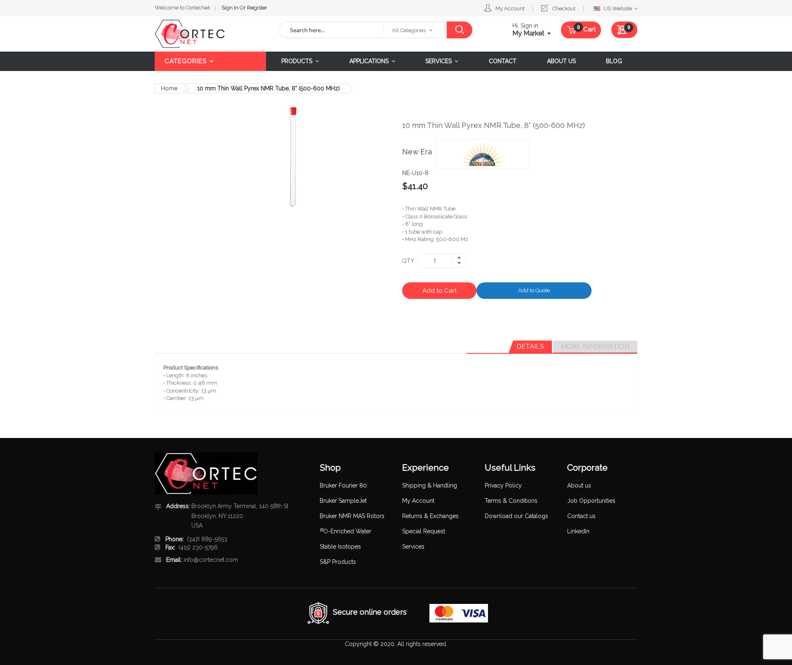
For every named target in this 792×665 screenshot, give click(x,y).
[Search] (459, 29)
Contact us (581, 516)
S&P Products (338, 562)
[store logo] (210, 33)
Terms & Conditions (511, 500)
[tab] (530, 347)
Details (530, 346)
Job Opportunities (591, 500)
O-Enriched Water (345, 531)
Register (257, 8)
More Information (595, 346)
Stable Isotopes (340, 546)
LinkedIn (578, 531)
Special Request (423, 531)
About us (579, 485)
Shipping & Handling (429, 485)
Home (169, 88)
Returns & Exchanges (430, 516)
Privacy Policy (503, 485)
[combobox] (331, 30)
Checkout (563, 8)
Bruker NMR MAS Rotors (352, 516)
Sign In (231, 8)
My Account (510, 8)
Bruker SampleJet (343, 500)
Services (413, 546)
